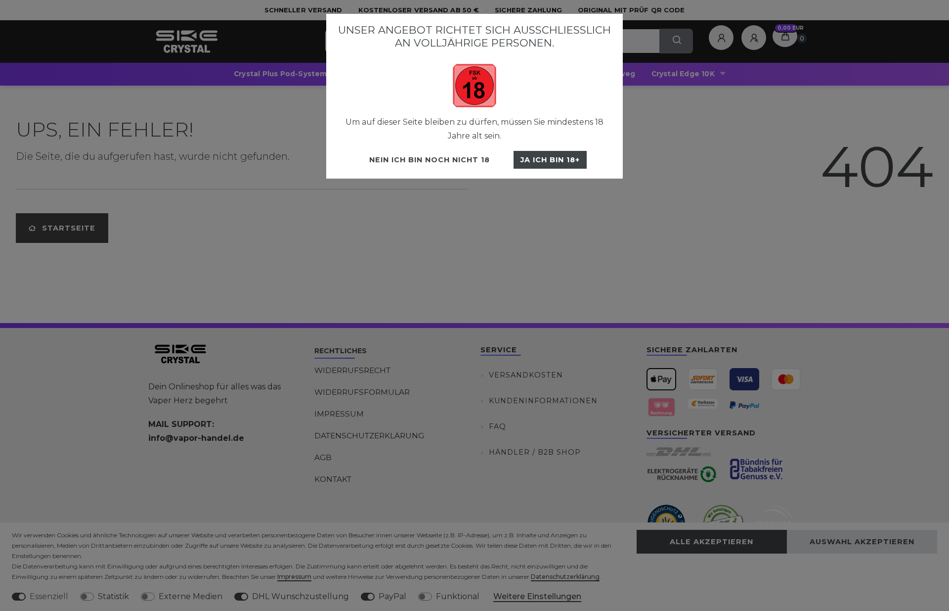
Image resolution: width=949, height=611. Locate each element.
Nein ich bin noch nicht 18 (429, 159)
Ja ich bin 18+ (550, 159)
